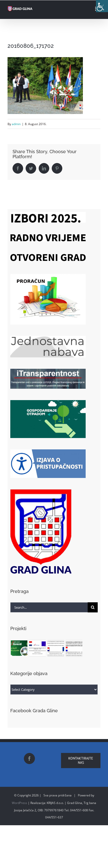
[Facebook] (29, 758)
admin (16, 124)
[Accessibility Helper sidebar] (102, 6)
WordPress (19, 803)
